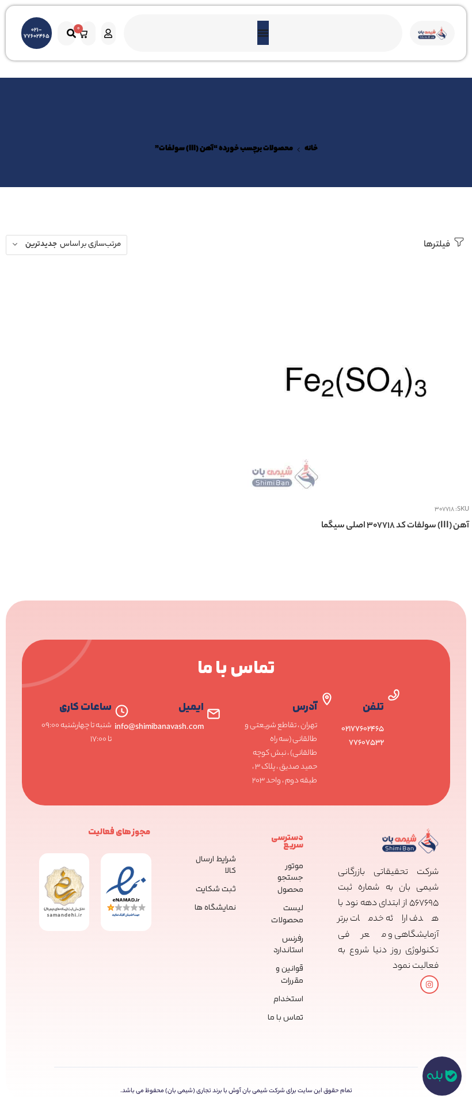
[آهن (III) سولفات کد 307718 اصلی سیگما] (355, 382)
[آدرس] (326, 698)
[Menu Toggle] (263, 33)
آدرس (304, 707)
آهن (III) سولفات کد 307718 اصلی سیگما (395, 526)
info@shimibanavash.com (159, 727)
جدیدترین (41, 244)
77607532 (366, 743)
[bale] (442, 1076)
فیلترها (438, 245)
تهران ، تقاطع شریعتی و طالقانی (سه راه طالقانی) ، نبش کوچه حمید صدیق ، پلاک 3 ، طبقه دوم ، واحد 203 (281, 753)
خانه (311, 149)
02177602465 (362, 729)
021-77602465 (37, 33)
